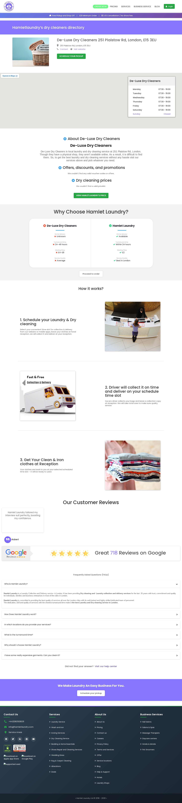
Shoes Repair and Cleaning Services (66, 749)
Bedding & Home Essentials (63, 744)
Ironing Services (58, 733)
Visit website (79, 49)
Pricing (114, 6)
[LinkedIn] (19, 739)
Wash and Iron (57, 727)
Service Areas (15, 732)
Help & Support (103, 772)
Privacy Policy (102, 744)
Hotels (99, 777)
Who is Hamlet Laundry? (16, 583)
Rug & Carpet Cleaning (61, 761)
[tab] (91, 584)
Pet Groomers (148, 749)
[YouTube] (33, 739)
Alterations (56, 766)
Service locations (104, 761)
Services (125, 6)
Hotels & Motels (149, 744)
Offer (99, 755)
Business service (142, 6)
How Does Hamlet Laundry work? (20, 614)
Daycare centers (149, 738)
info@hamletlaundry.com (21, 727)
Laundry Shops (103, 783)
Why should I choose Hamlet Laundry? (22, 645)
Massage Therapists (151, 733)
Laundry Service (58, 722)
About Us (100, 722)
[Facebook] (6, 739)
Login (170, 6)
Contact (64, 49)
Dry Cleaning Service (60, 738)
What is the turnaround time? (18, 634)
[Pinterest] (26, 739)
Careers (100, 738)
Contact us (102, 733)
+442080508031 (16, 721)
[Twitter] (13, 739)
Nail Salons (146, 722)
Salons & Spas (148, 727)
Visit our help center (106, 666)
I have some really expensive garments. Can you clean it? (32, 655)
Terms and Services (105, 749)
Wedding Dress (57, 755)
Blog (157, 6)
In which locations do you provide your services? (27, 624)
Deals (53, 772)
